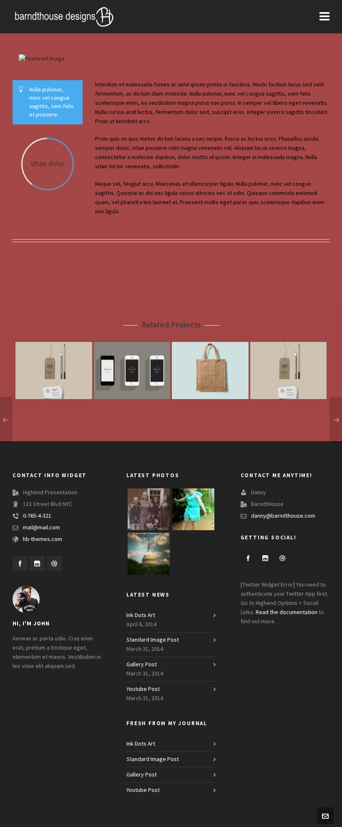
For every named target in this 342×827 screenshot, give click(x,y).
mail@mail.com (41, 527)
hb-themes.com (42, 539)
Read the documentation (286, 612)
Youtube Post (143, 689)
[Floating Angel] (193, 509)
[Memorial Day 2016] (149, 554)
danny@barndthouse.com (283, 516)
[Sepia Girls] (149, 509)
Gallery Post (141, 664)
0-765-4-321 (37, 516)
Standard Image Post (152, 640)
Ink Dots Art (140, 615)
